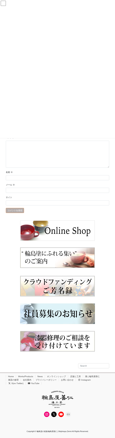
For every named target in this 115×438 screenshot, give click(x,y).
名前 (9, 172)
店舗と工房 (75, 376)
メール (10, 185)
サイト (9, 197)
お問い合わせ (67, 380)
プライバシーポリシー (46, 380)
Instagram (86, 380)
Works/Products (25, 376)
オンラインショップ (56, 376)
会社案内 (27, 380)
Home (11, 376)
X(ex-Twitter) (17, 383)
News (40, 376)
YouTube (34, 383)
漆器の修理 (13, 380)
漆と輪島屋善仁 (92, 376)
